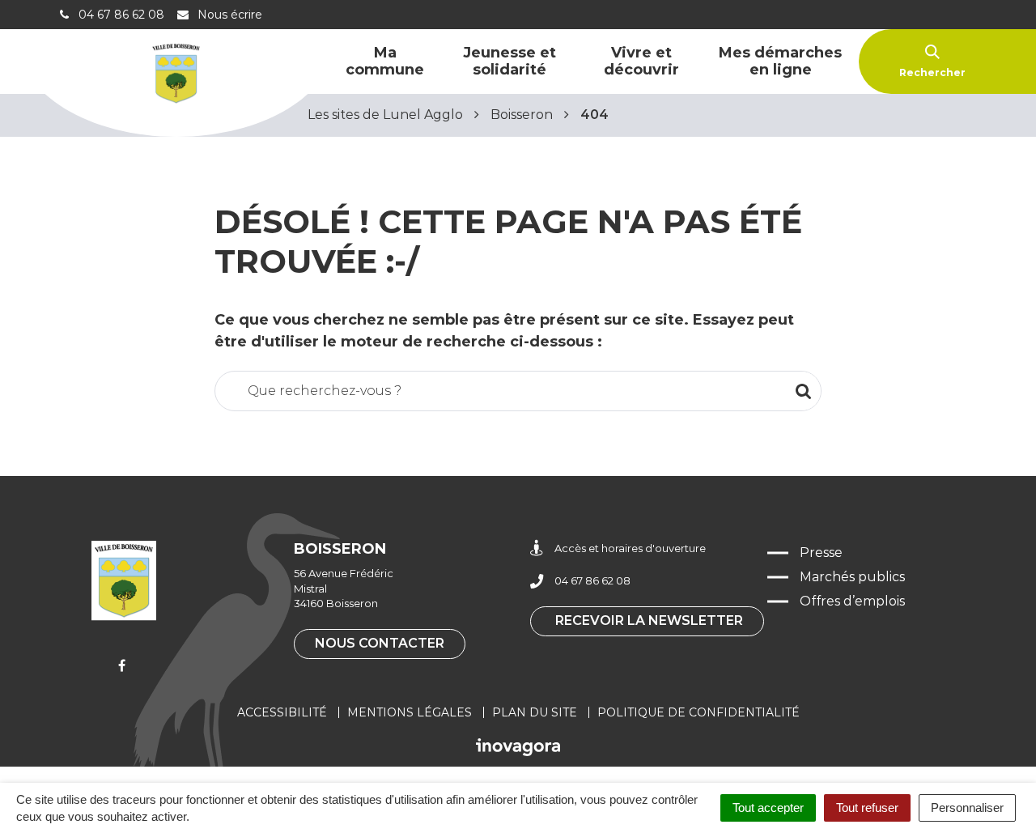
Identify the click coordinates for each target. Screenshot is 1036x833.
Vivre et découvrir (641, 61)
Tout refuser (867, 807)
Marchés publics (852, 576)
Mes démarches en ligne (780, 61)
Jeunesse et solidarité (509, 61)
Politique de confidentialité (698, 712)
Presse (821, 552)
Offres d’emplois (852, 601)
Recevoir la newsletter (649, 620)
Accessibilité (282, 712)
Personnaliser (967, 807)
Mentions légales (409, 712)
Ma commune (385, 61)
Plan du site (534, 712)
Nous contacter (379, 643)
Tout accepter (768, 807)
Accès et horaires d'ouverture (630, 548)
